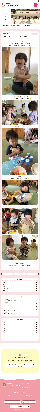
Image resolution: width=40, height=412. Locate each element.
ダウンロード (11, 395)
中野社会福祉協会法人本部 (12, 402)
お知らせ (4, 282)
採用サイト (35, 1)
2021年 (4, 332)
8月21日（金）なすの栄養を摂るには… (9, 303)
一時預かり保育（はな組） (7, 288)
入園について (33, 392)
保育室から (28, 25)
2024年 (4, 326)
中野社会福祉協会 (6, 25)
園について (15, 392)
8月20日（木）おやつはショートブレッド (10, 306)
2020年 (4, 334)
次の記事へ (32, 273)
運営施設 (20, 406)
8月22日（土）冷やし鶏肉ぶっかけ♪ (9, 300)
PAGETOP (37, 376)
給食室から (5, 286)
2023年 (4, 328)
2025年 (4, 324)
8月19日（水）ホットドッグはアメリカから (10, 310)
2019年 (4, 336)
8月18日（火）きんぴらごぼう (8, 313)
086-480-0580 (12, 364)
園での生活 (24, 392)
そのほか (4, 290)
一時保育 (19, 1)
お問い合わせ (26, 1)
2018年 (4, 338)
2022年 (4, 330)
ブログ (23, 25)
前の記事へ (8, 273)
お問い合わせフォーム (28, 364)
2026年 (4, 322)
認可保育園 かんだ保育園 (15, 25)
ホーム (6, 392)
